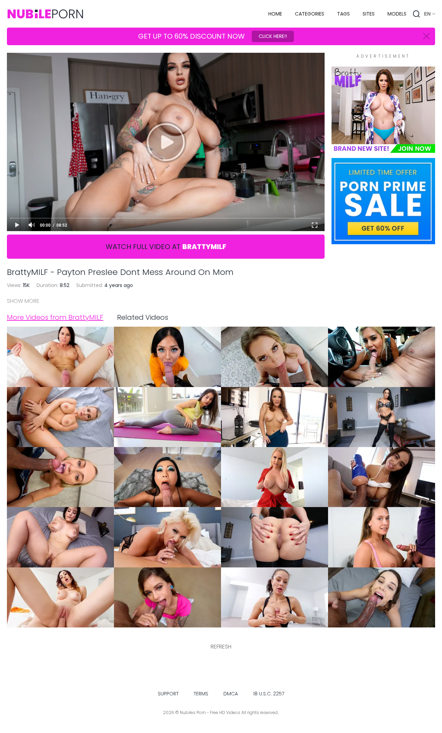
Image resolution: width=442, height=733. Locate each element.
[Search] (416, 14)
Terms (201, 693)
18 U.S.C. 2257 (268, 693)
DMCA (230, 693)
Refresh (221, 647)
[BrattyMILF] (383, 149)
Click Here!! (273, 36)
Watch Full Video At (166, 246)
